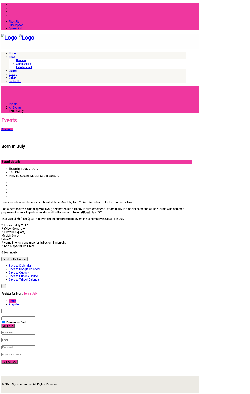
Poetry (13, 74)
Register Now (9, 362)
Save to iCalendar (20, 265)
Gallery (12, 77)
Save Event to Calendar (14, 259)
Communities (23, 64)
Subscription (16, 25)
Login (12, 301)
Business (21, 60)
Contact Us (15, 81)
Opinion (13, 70)
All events (7, 129)
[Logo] (9, 37)
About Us (14, 21)
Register (14, 304)
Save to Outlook (19, 272)
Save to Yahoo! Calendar (24, 279)
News (12, 57)
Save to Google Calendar (24, 269)
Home (12, 53)
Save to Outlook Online (23, 276)
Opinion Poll (15, 28)
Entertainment (24, 67)
